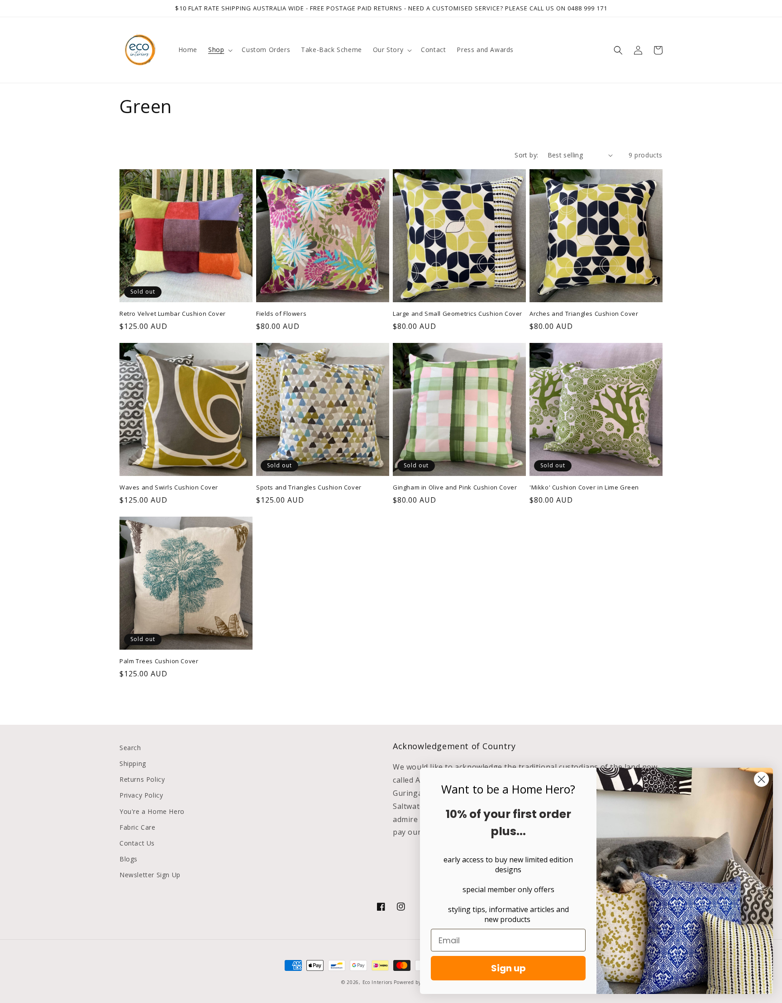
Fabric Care (137, 827)
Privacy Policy (141, 795)
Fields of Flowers (281, 314)
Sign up (508, 968)
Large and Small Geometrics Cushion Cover (457, 314)
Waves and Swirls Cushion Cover (168, 487)
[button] (219, 49)
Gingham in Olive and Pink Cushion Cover (455, 487)
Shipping (132, 763)
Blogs (128, 859)
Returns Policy (142, 779)
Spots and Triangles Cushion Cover (309, 487)
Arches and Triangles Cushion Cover (583, 314)
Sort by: (526, 155)
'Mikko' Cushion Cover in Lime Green (584, 487)
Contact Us (137, 843)
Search (130, 747)
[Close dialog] (761, 779)
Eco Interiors (377, 982)
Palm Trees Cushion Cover (158, 661)
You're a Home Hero (152, 811)
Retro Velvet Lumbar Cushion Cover (172, 314)
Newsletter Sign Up (150, 874)
